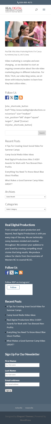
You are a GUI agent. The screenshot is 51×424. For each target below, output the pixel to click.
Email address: (12, 380)
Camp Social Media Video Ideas (19, 154)
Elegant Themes (25, 416)
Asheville (18, 408)
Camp (27, 55)
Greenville (29, 408)
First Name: (10, 361)
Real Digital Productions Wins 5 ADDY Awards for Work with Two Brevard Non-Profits (24, 163)
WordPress (25, 420)
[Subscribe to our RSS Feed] (21, 98)
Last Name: (10, 370)
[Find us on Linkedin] (16, 98)
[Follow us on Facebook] (7, 98)
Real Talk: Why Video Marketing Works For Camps (23, 51)
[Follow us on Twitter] (12, 98)
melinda (10, 55)
